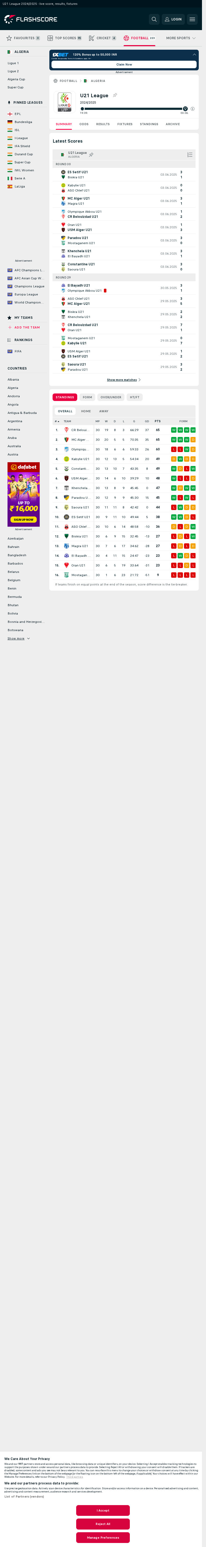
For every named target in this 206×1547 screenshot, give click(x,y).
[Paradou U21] (66, 497)
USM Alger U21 (81, 478)
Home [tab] (86, 411)
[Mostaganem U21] (66, 575)
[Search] (154, 19)
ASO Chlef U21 (81, 527)
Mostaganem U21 (81, 575)
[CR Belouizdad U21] (66, 430)
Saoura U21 (80, 507)
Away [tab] (103, 411)
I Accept (103, 1510)
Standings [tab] (65, 397)
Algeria (98, 81)
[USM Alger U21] (66, 478)
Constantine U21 (81, 469)
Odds (84, 124)
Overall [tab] (65, 411)
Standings (149, 124)
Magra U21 (79, 546)
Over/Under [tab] (111, 397)
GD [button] (147, 421)
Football (68, 81)
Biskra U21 (79, 536)
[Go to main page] (41, 19)
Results (103, 124)
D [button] (115, 421)
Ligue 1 (13, 63)
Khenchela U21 (81, 488)
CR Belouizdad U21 (81, 430)
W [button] (106, 421)
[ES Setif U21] (66, 517)
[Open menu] (192, 19)
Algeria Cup (16, 79)
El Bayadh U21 (81, 556)
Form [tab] (87, 397)
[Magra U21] (66, 546)
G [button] (134, 421)
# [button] (56, 421)
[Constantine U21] (66, 468)
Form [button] (183, 421)
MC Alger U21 (81, 440)
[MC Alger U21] (66, 439)
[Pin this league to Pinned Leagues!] (115, 95)
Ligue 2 (13, 71)
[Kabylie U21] (66, 459)
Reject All (102, 1524)
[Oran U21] (66, 565)
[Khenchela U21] (66, 488)
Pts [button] (158, 421)
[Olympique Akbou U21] (66, 449)
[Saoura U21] (66, 507)
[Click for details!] (124, 174)
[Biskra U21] (66, 536)
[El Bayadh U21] (66, 555)
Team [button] (67, 421)
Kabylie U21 (80, 459)
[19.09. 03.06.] (137, 109)
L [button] (123, 421)
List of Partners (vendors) (24, 1496)
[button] (192, 109)
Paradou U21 (81, 498)
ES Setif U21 (80, 517)
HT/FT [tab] (134, 397)
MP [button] (97, 421)
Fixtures (125, 124)
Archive (173, 124)
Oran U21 (78, 565)
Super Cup (16, 87)
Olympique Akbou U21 (81, 449)
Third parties (74, 1477)
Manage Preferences (103, 1537)
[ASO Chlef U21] (66, 526)
